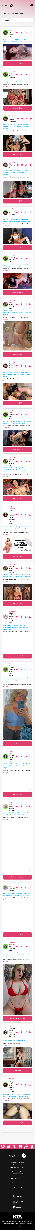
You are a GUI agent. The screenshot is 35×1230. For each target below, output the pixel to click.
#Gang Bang (11, 221)
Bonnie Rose (11, 665)
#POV (20, 39)
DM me (17, 744)
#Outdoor (16, 893)
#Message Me (7, 1040)
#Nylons (5, 766)
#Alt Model (20, 955)
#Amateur (27, 82)
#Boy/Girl (15, 82)
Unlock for (17, 64)
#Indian (5, 221)
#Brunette (13, 266)
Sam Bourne (11, 30)
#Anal (9, 629)
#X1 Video (6, 80)
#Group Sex (6, 627)
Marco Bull (11, 886)
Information (15, 1178)
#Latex (13, 1040)
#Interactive (22, 813)
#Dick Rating (15, 678)
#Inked (24, 39)
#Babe (5, 629)
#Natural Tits (19, 625)
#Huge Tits (17, 526)
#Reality (5, 82)
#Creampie (16, 126)
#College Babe (19, 41)
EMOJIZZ (12, 611)
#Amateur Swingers (25, 313)
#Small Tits (6, 39)
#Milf (29, 264)
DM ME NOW (17, 1070)
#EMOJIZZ (13, 627)
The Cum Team (12, 72)
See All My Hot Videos (17, 877)
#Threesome (19, 80)
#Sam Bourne (14, 39)
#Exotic (5, 423)
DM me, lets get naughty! (17, 1018)
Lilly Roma (10, 1027)
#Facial (12, 41)
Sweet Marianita (12, 507)
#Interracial (6, 577)
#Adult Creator (7, 682)
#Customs (23, 678)
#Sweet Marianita (8, 526)
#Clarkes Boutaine (26, 1094)
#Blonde (18, 172)
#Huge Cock (23, 526)
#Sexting (5, 678)
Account (15, 1187)
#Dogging (15, 528)
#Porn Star (12, 625)
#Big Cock (11, 530)
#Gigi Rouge (6, 41)
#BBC (23, 221)
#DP (19, 1094)
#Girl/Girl (6, 470)
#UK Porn (12, 80)
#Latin (21, 893)
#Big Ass (21, 82)
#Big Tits (5, 530)
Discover (15, 1183)
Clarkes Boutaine (11, 1079)
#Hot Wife (6, 815)
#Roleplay (18, 764)
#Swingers (26, 80)
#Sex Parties (19, 219)
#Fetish (5, 528)
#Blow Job (27, 41)
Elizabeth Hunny (12, 943)
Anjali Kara (11, 803)
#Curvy (20, 528)
